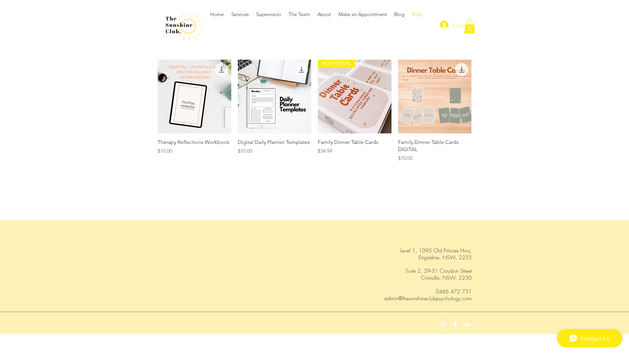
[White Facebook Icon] (455, 324)
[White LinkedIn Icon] (468, 324)
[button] (469, 26)
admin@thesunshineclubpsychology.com (428, 298)
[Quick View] (194, 96)
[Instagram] (443, 324)
